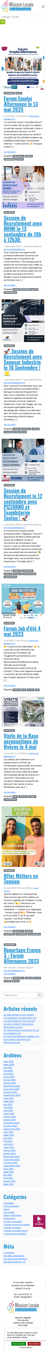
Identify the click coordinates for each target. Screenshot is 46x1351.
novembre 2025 (12, 1089)
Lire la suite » (10, 151)
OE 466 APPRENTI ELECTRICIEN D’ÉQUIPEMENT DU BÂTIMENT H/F (20, 1017)
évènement (27, 571)
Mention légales (23, 1317)
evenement (10, 159)
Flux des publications (14, 1255)
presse (16, 981)
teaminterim (10, 577)
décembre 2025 (12, 1086)
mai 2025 (8, 1107)
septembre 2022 (12, 1165)
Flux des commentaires (15, 1258)
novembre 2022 (11, 1159)
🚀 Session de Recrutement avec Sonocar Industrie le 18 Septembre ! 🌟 (23, 362)
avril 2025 (8, 1110)
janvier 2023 (9, 1153)
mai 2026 (8, 1070)
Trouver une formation (15, 1233)
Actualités (9, 93)
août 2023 (8, 1132)
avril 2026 (8, 1073)
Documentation (11, 1206)
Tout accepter (19, 1344)
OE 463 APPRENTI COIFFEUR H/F (19, 1021)
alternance (18, 156)
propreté (33, 289)
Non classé (9, 1212)
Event (18, 93)
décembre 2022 (12, 1156)
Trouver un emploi (13, 1221)
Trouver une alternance (15, 1230)
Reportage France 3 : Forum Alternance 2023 (22, 955)
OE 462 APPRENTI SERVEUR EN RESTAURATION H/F (18, 1026)
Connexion (9, 1252)
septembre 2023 (12, 1129)
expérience (9, 934)
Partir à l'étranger (12, 1215)
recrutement (10, 292)
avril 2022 (8, 1178)
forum (20, 159)
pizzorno (17, 574)
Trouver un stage (12, 1227)
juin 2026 (8, 1067)
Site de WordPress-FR (14, 1262)
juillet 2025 (9, 1101)
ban (15, 796)
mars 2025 (9, 1113)
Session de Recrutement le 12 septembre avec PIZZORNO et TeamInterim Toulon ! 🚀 (23, 504)
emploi (29, 156)
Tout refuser (34, 1344)
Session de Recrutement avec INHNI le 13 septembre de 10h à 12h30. (23, 228)
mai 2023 (8, 1141)
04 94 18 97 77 (25, 1294)
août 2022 (8, 1168)
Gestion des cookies (23, 1322)
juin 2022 (8, 1175)
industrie (26, 429)
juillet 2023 (9, 1135)
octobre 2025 (10, 1092)
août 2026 (9, 1061)
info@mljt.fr (26, 1297)
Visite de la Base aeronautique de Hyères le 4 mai (21, 741)
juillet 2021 (8, 1184)
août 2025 (9, 1098)
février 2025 (10, 1116)
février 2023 (9, 1150)
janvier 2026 (10, 1083)
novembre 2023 (11, 1122)
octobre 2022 (10, 1162)
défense (23, 796)
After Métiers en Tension (21, 878)
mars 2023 (9, 1147)
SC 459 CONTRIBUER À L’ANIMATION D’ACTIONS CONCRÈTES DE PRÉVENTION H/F (21, 1039)
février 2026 (10, 1079)
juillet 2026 (9, 1064)
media (7, 981)
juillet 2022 (9, 1172)
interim (8, 574)
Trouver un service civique (17, 1224)
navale (36, 429)
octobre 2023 (10, 1126)
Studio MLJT (10, 945)
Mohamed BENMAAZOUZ (14, 249)
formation (21, 934)
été (23, 690)
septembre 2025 (12, 1095)
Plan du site (23, 1320)
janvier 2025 (10, 1119)
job (37, 690)
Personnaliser (26, 1347)
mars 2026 (9, 1076)
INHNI (24, 289)
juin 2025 (8, 1104)
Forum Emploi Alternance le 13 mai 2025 (21, 103)
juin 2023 (8, 1138)
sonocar (22, 432)
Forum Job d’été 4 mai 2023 (22, 631)
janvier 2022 (9, 1181)
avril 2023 (8, 1144)
